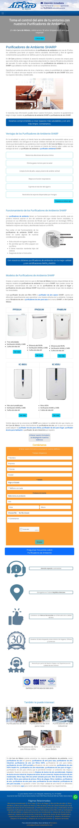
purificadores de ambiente (19, 216)
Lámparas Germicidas (61, 818)
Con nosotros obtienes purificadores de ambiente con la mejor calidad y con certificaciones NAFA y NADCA (39, 262)
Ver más (17, 352)
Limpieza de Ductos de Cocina (19, 816)
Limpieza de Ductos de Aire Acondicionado (20, 808)
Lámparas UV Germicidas (18, 818)
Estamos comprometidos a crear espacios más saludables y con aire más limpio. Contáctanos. (39, 122)
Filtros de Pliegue (43, 803)
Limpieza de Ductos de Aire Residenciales (56, 814)
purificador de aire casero (49, 295)
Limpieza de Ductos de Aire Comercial (28, 814)
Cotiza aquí (40, 38)
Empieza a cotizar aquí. (63, 201)
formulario (56, 6)
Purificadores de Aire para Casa (46, 808)
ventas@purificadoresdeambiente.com (39, 825)
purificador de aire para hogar (53, 428)
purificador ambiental (48, 149)
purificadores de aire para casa (36, 299)
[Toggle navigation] (2, 13)
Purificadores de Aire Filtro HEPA (51, 810)
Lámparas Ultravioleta (61, 816)
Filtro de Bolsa (41, 805)
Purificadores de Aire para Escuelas (26, 810)
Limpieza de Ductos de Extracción (41, 816)
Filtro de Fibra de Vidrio (58, 803)
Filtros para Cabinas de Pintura (25, 805)
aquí (22, 786)
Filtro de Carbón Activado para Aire (59, 805)
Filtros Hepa (31, 803)
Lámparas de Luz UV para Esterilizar (41, 818)
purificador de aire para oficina (30, 428)
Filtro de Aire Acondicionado (16, 803)
